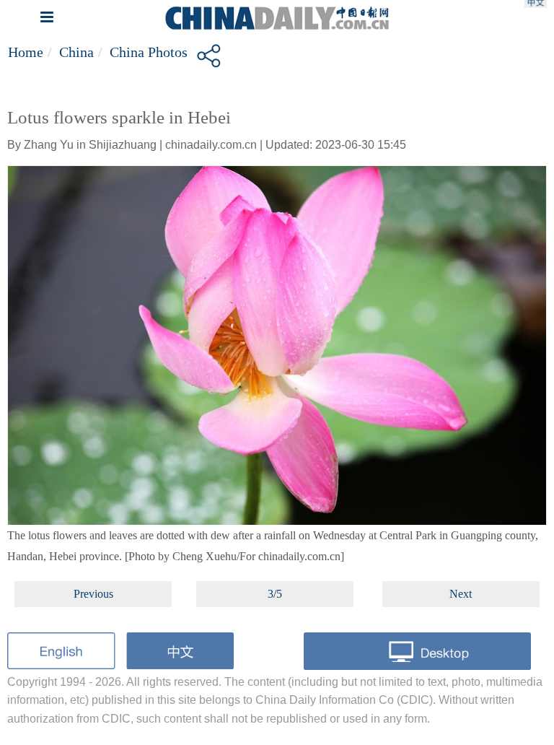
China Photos (149, 52)
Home (25, 52)
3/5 (275, 594)
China (76, 52)
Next (460, 594)
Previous (93, 594)
